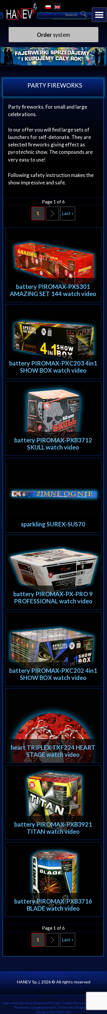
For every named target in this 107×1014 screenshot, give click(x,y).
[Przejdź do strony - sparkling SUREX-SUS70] (53, 495)
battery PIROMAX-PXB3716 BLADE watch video (53, 905)
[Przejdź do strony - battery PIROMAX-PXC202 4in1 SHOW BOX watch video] (53, 649)
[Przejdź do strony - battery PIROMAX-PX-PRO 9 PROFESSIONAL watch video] (53, 572)
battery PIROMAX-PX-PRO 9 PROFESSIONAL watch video (53, 597)
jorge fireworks (44, 1007)
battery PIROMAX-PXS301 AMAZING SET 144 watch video (53, 290)
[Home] (23, 19)
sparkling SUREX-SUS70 (53, 524)
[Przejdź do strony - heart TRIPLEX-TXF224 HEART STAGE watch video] (53, 726)
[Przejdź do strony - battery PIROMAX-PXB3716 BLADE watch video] (53, 879)
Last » (67, 213)
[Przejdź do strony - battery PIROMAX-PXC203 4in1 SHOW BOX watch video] (53, 341)
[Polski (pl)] (48, 7)
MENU (99, 14)
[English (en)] (57, 7)
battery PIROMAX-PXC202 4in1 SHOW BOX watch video (53, 674)
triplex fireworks (76, 1003)
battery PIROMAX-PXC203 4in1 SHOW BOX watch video (53, 367)
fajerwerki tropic (48, 1003)
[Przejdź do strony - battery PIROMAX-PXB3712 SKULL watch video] (53, 418)
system (53, 34)
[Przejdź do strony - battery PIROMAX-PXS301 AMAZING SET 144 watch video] (53, 265)
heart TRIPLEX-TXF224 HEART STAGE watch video (53, 751)
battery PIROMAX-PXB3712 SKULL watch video (53, 443)
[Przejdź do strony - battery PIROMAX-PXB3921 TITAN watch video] (53, 802)
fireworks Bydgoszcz (75, 1007)
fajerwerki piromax (18, 1003)
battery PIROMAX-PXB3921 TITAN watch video (53, 828)
